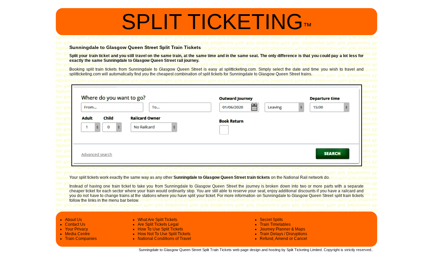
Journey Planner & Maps (282, 229)
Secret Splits (271, 219)
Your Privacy (76, 229)
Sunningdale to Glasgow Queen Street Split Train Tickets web (189, 250)
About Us (73, 219)
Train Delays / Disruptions (283, 233)
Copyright (332, 250)
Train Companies (81, 238)
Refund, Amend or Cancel (283, 238)
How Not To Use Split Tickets (164, 233)
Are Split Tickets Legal (158, 224)
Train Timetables (275, 224)
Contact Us (75, 224)
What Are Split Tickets (157, 219)
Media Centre (77, 233)
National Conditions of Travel (164, 238)
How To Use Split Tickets (160, 229)
